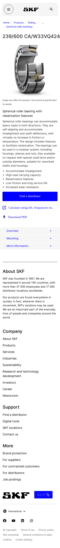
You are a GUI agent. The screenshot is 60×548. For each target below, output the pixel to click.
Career (7, 389)
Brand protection (15, 453)
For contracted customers (21, 466)
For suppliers (12, 460)
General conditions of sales (37, 534)
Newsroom (10, 395)
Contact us (10, 434)
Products (19, 22)
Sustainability (12, 365)
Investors (9, 382)
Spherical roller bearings (19, 26)
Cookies (7, 539)
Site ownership (11, 534)
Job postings (12, 479)
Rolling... (32, 22)
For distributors (13, 473)
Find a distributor (30, 196)
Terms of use (27, 529)
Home (6, 22)
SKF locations (12, 428)
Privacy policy (46, 529)
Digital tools (11, 421)
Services (8, 352)
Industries (9, 358)
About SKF (10, 339)
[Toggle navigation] (8, 9)
